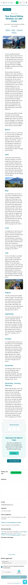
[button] (17, 2)
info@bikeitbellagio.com (7, 504)
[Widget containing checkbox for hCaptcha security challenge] (11, 572)
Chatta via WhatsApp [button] (16, 472)
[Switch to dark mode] (26, 2)
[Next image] (23, 42)
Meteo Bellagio (12, 554)
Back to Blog (7, 9)
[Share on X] (14, 429)
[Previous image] (4, 42)
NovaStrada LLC (17, 583)
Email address (5, 561)
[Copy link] (18, 429)
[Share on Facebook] (9, 429)
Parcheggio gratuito (15, 535)
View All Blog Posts (14, 461)
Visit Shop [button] (13, 453)
